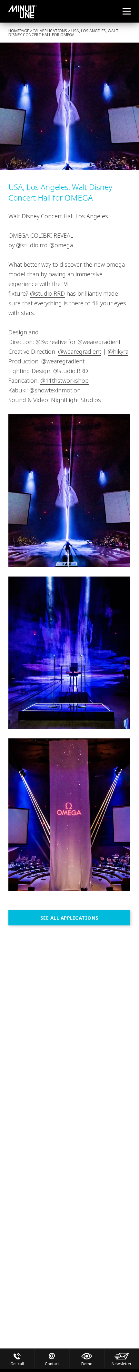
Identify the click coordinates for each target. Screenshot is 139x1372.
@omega (61, 245)
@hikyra (118, 351)
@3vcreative (51, 342)
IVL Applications (50, 31)
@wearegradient (99, 342)
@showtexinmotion (55, 390)
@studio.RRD (47, 293)
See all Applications (69, 917)
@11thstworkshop (64, 380)
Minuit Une (22, 11)
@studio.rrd (32, 245)
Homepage (18, 31)
